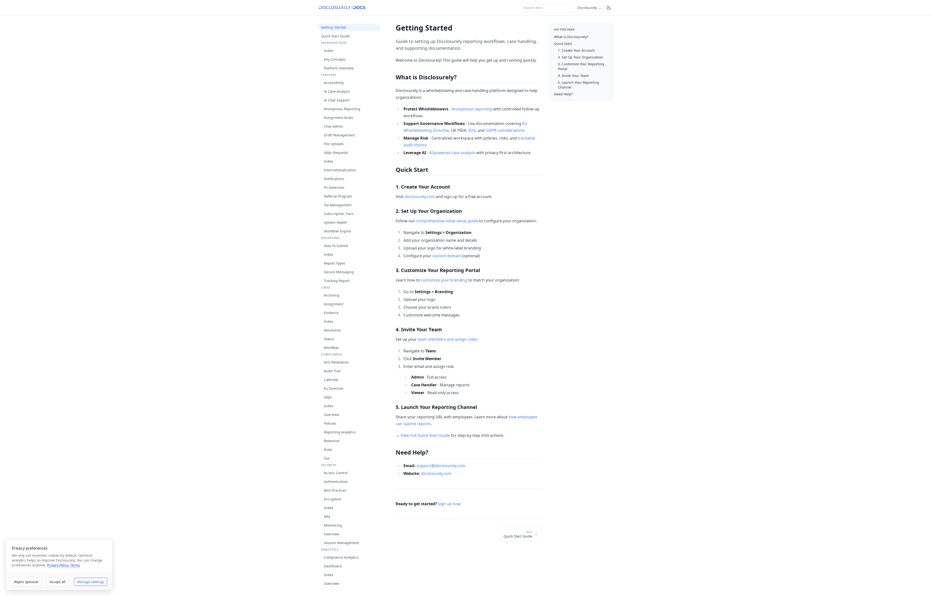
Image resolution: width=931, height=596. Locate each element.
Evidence (331, 312)
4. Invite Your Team (573, 75)
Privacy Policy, (58, 565)
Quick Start (563, 43)
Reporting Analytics (340, 432)
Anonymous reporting (471, 109)
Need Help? (563, 94)
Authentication (336, 481)
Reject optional (26, 581)
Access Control (336, 473)
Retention (332, 441)
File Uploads (334, 143)
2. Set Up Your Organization (580, 57)
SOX (472, 130)
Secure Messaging (339, 272)
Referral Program (338, 196)
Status (329, 339)
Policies (330, 423)
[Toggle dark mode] (608, 7)
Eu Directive (333, 388)
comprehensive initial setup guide (447, 221)
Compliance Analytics (341, 557)
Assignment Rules (338, 117)
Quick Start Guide (335, 36)
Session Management (341, 542)
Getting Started (333, 27)
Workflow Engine (337, 231)
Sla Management (338, 205)
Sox (326, 458)
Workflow (331, 347)
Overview (331, 414)
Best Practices (335, 490)
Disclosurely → (589, 7)
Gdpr (328, 397)
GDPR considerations (505, 130)
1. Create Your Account (576, 50)
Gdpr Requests (336, 152)
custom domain (446, 255)
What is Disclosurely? (571, 36)
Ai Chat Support (337, 100)
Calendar (331, 379)
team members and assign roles (447, 339)
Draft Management (339, 135)
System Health (335, 222)
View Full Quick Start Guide (425, 435)
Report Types (334, 263)
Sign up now (449, 503)
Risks (328, 449)
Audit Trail (332, 371)
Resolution (332, 330)
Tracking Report (337, 280)
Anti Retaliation (336, 362)
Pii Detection (334, 187)
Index (328, 50)
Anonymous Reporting (342, 109)
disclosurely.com (419, 196)
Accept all (57, 581)
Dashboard (333, 566)
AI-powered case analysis (452, 152)
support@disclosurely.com (441, 465)
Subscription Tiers (338, 213)
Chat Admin (333, 126)
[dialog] (59, 564)
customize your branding (444, 280)
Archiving (331, 295)
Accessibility (334, 82)
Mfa (327, 516)
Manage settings (90, 581)
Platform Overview (339, 68)
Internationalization (340, 170)
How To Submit (336, 245)
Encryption (332, 499)
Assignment (333, 304)
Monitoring (333, 525)
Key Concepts (335, 59)
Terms (75, 565)
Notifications (334, 178)
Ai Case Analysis (337, 91)
